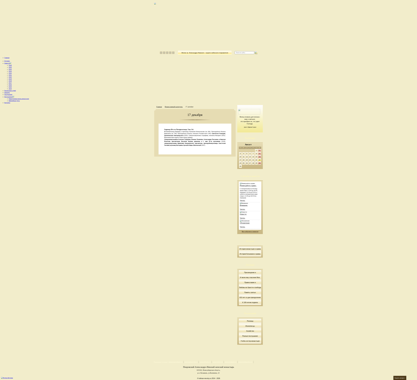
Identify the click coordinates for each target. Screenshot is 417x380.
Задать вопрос (400, 378)
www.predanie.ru (230, 362)
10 (240, 157)
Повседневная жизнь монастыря (19, 99)
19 (247, 160)
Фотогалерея (8, 97)
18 (243, 160)
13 (250, 157)
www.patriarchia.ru (191, 362)
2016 (10, 85)
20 (250, 160)
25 (243, 163)
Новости (7, 63)
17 (240, 160)
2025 (10, 67)
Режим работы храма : (248, 186)
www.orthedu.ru (205, 362)
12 (247, 157)
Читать (242, 200)
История (7, 61)
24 (240, 163)
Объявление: (245, 223)
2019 (10, 79)
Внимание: (244, 205)
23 (259, 160)
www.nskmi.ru (218, 362)
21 (253, 160)
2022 (10, 73)
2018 (10, 81)
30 (259, 163)
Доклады (7, 92)
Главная (6, 58)
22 (256, 160)
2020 (10, 77)
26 (247, 163)
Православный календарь (174, 107)
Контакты (7, 102)
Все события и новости (250, 231)
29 (256, 163)
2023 (10, 71)
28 (253, 163)
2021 (10, 75)
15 (256, 157)
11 (243, 157)
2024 (10, 69)
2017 (10, 83)
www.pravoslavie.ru (175, 362)
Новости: (243, 214)
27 (250, 163)
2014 (10, 88)
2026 (10, 65)
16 (259, 157)
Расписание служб (10, 90)
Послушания (8, 94)
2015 (10, 87)
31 (240, 166)
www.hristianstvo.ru (245, 362)
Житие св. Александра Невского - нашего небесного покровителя (204, 53)
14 (253, 157)
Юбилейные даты (14, 101)
